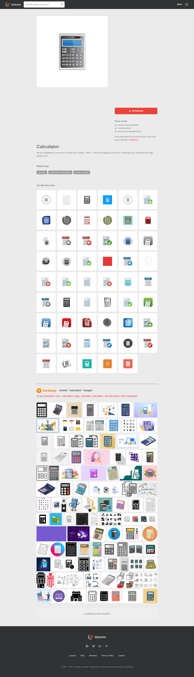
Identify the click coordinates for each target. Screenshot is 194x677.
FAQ (82, 656)
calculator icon (51, 396)
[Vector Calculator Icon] (109, 549)
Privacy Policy (108, 656)
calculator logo (70, 396)
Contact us (133, 140)
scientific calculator (92, 396)
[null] (41, 409)
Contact (121, 656)
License (72, 656)
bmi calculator (129, 396)
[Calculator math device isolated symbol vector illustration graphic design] (112, 564)
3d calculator (112, 396)
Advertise (93, 656)
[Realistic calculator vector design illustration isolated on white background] (95, 425)
